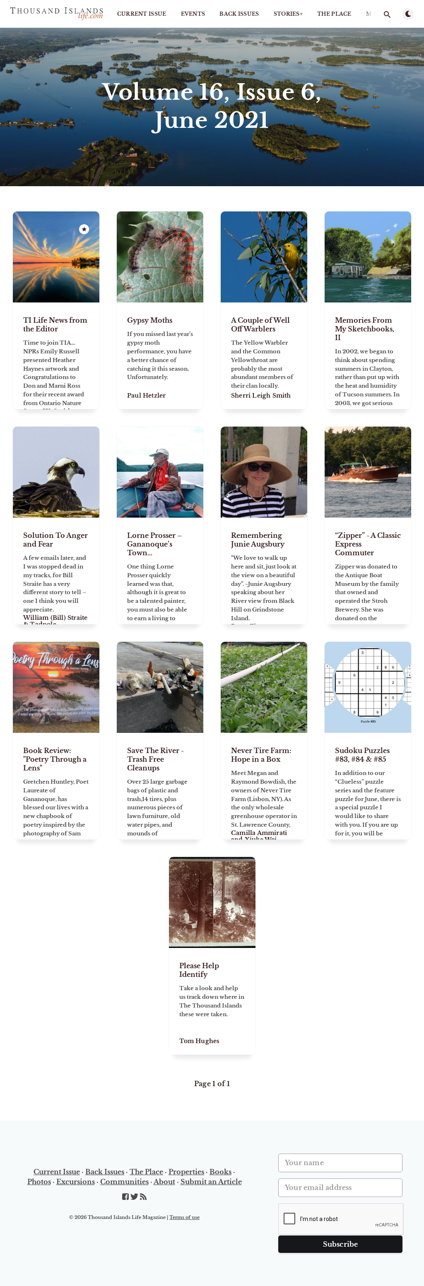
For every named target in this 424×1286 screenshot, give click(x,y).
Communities (124, 1182)
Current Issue (141, 14)
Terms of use (184, 1217)
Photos (39, 1182)
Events (193, 14)
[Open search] (387, 14)
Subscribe (340, 1244)
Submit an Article (211, 1182)
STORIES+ (288, 14)
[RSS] (143, 1197)
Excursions (75, 1182)
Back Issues (239, 14)
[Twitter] (135, 1197)
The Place (334, 14)
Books (220, 1172)
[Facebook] (126, 1197)
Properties (186, 1172)
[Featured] (84, 229)
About (164, 1182)
